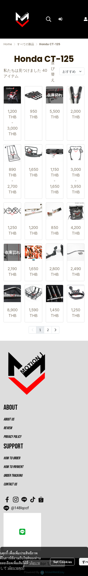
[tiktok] (32, 499)
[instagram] (15, 499)
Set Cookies (62, 562)
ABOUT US (9, 419)
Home (8, 44)
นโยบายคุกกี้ (16, 568)
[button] (49, 19)
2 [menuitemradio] (48, 330)
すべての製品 (25, 44)
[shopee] (41, 499)
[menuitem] (55, 330)
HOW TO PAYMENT (13, 467)
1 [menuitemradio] (40, 330)
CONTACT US (10, 484)
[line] (24, 499)
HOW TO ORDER (12, 458)
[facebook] (7, 499)
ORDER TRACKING (13, 475)
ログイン (71, 18)
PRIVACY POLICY (12, 437)
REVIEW (8, 428)
